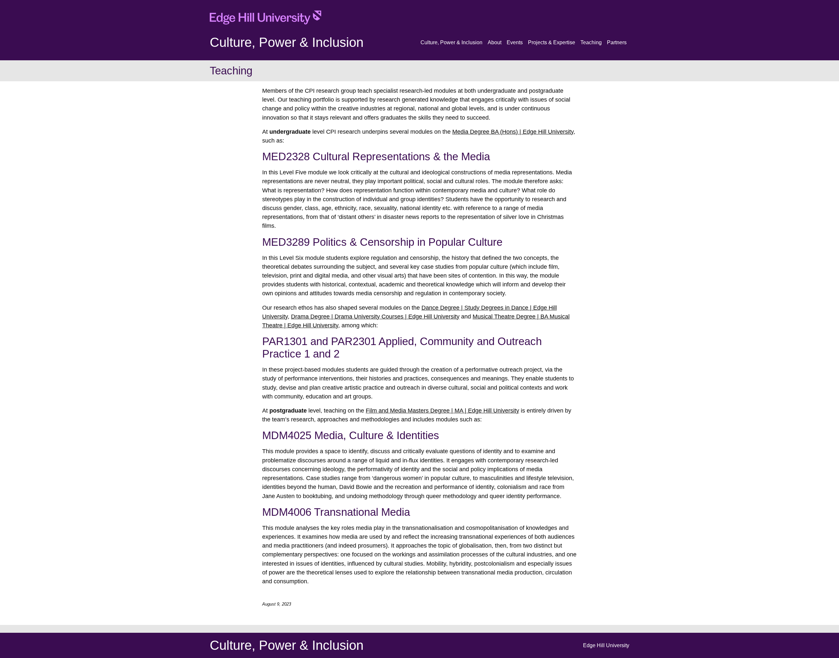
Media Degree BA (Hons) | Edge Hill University (513, 131)
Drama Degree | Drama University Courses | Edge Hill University (375, 316)
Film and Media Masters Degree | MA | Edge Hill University (442, 410)
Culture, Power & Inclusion (286, 42)
